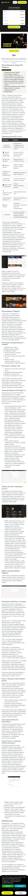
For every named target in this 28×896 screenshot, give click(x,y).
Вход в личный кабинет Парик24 (14, 79)
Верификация (8, 91)
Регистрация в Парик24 (11, 74)
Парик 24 (15, 336)
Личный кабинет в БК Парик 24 (14, 76)
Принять (7, 886)
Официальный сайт (14, 27)
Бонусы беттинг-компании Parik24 (14, 77)
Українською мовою (6, 70)
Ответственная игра (14, 888)
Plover (5, 17)
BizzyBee (5, 23)
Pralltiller (5, 20)
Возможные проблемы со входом (14, 81)
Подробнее (20, 886)
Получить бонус (14, 51)
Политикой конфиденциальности (11, 882)
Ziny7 (4, 14)
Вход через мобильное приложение (15, 86)
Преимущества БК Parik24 (12, 72)
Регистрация (7, 893)
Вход (15, 2)
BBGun (5, 11)
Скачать (21, 893)
